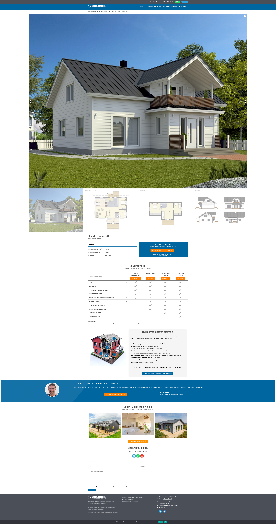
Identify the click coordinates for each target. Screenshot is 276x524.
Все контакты (162, 507)
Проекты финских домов (114, 11)
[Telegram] (160, 511)
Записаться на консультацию (116, 394)
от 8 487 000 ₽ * (135, 278)
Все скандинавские (102, 11)
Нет (166, 521)
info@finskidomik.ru (173, 505)
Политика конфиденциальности (130, 501)
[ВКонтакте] (164, 511)
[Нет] (274, 522)
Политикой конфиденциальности (148, 486)
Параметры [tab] (92, 244)
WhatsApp (167, 501)
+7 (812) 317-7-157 (156, 1)
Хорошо (161, 521)
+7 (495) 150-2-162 (169, 1)
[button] (146, 6)
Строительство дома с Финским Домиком (132, 497)
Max (178, 1)
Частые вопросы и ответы (128, 496)
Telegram (186, 1)
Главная (90, 11)
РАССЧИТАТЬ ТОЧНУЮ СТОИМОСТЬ (163, 250)
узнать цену (150, 278)
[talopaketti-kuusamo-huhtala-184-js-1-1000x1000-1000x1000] (138, 101)
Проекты (94, 11)
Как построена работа (127, 499)
